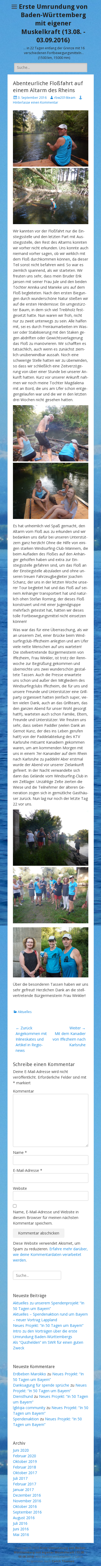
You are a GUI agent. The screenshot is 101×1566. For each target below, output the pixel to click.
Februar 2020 (24, 1455)
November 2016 (27, 1500)
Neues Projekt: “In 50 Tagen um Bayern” (48, 1325)
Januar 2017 (23, 1489)
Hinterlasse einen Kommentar (35, 102)
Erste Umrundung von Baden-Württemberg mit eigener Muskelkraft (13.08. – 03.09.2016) (50, 1552)
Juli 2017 (20, 1478)
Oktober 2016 (25, 1506)
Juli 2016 (20, 1523)
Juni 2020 (21, 1450)
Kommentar (23, 1091)
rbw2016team (64, 97)
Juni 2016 (21, 1528)
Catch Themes (63, 1561)
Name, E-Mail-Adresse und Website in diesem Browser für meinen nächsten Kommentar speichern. (46, 1217)
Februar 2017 (24, 1483)
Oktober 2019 (25, 1461)
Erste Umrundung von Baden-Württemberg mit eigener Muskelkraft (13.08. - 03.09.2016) (53, 23)
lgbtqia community (29, 1407)
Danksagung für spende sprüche (41, 1385)
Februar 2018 (24, 1467)
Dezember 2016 (27, 1495)
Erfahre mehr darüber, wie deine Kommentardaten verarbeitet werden (50, 1254)
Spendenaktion (26, 1418)
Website (20, 1188)
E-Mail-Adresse (27, 1170)
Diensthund (23, 1396)
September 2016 (27, 1512)
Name (20, 1152)
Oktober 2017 (25, 1472)
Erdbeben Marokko (29, 1373)
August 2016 (24, 1517)
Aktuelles (25, 1012)
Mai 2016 (21, 1534)
